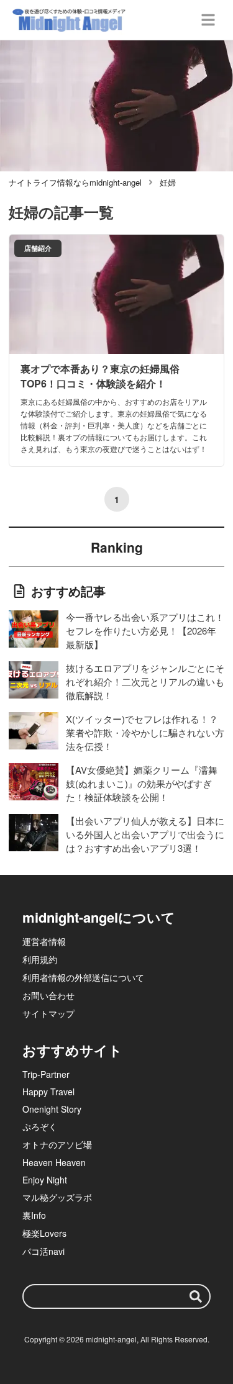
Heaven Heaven (54, 1162)
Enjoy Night (44, 1180)
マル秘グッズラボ (57, 1197)
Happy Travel (48, 1091)
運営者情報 (44, 941)
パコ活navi (43, 1251)
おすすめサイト (72, 1050)
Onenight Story (51, 1109)
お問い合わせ (48, 995)
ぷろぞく (39, 1126)
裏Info (34, 1215)
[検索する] (195, 1296)
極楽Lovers (44, 1233)
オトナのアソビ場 (57, 1144)
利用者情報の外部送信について (83, 977)
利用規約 (39, 959)
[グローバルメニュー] (208, 20)
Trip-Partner (46, 1074)
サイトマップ (48, 1013)
